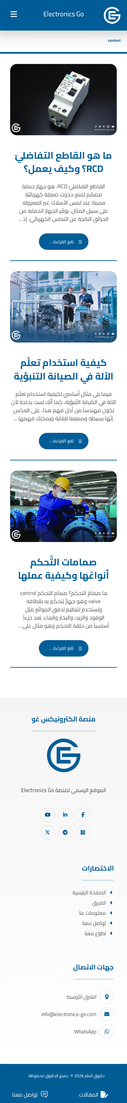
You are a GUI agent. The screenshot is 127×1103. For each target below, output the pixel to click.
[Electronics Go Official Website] (112, 15)
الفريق (99, 903)
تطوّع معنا (95, 933)
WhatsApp (85, 1031)
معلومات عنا (92, 913)
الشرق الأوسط (82, 997)
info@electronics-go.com (69, 1014)
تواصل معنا (94, 923)
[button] (13, 14)
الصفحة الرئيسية (89, 892)
